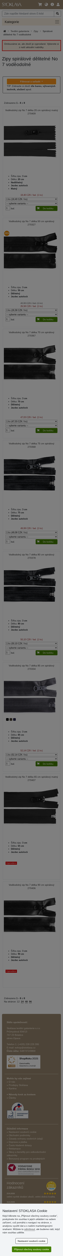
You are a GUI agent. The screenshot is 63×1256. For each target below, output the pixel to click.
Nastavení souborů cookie (31, 1241)
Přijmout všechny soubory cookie (31, 1249)
